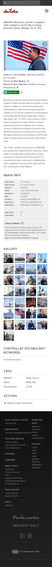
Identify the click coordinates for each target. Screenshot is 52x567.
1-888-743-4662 (11, 442)
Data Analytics (10, 387)
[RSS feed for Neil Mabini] (28, 81)
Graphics (35, 459)
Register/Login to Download (19, 403)
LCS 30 (29, 387)
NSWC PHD (31, 382)
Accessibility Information (15, 481)
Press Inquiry (12, 490)
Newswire (10, 460)
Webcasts (36, 468)
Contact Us (9, 469)
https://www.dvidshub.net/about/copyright (21, 238)
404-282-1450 (10, 423)
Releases (36, 427)
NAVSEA (7, 378)
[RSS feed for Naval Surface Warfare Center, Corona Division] (17, 87)
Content (36, 444)
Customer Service (12, 484)
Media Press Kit (11, 496)
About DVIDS (11, 466)
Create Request (11, 493)
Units (8, 502)
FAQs (7, 475)
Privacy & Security (12, 472)
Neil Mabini (20, 81)
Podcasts (36, 462)
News (34, 453)
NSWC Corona (32, 378)
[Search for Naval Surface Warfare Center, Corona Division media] (14, 87)
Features (9, 454)
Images (35, 448)
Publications (37, 465)
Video (34, 450)
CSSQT (7, 382)
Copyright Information (14, 478)
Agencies (9, 505)
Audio (34, 456)
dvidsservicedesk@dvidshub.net (18, 433)
